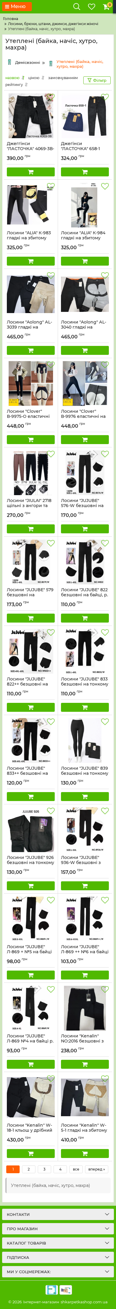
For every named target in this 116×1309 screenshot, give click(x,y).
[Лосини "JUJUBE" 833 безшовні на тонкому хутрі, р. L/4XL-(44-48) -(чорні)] (85, 651)
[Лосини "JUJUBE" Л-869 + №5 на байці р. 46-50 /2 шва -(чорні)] (31, 919)
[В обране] (51, 97)
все (76, 1169)
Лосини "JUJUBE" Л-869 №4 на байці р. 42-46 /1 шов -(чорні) (30, 1041)
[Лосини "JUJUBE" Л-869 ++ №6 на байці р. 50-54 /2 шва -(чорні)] (85, 919)
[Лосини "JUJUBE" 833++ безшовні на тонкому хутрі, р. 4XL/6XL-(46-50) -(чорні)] (31, 740)
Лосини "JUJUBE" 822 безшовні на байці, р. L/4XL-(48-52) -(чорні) (84, 595)
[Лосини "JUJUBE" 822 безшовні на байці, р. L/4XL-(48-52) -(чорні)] (85, 562)
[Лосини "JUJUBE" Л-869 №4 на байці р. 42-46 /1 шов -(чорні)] (31, 1008)
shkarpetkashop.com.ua (84, 1301)
